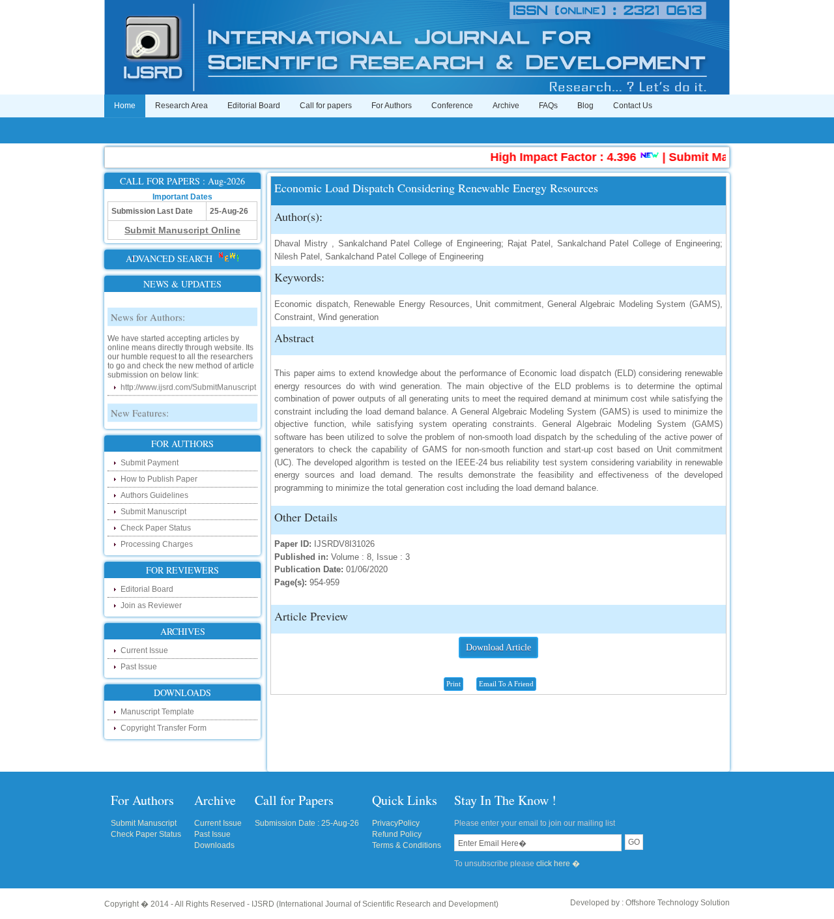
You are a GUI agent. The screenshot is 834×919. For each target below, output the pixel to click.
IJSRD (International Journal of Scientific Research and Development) (375, 904)
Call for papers (326, 105)
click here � (558, 863)
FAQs (548, 105)
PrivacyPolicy (396, 823)
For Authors (391, 105)
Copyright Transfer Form (164, 728)
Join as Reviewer (151, 605)
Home (125, 105)
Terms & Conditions (406, 845)
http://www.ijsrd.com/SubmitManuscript (188, 380)
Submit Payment (150, 462)
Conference (452, 105)
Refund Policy (397, 834)
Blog (585, 105)
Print (453, 684)
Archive (506, 105)
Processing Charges (157, 544)
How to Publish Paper (159, 479)
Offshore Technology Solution (678, 902)
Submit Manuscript (153, 511)
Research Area (181, 105)
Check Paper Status (156, 527)
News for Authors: (148, 309)
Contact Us (632, 105)
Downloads (214, 845)
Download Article (498, 647)
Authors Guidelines (154, 495)
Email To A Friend (506, 684)
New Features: (140, 405)
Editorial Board (253, 105)
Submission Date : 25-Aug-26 (307, 823)
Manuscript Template (157, 711)
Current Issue (144, 650)
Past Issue (139, 666)
